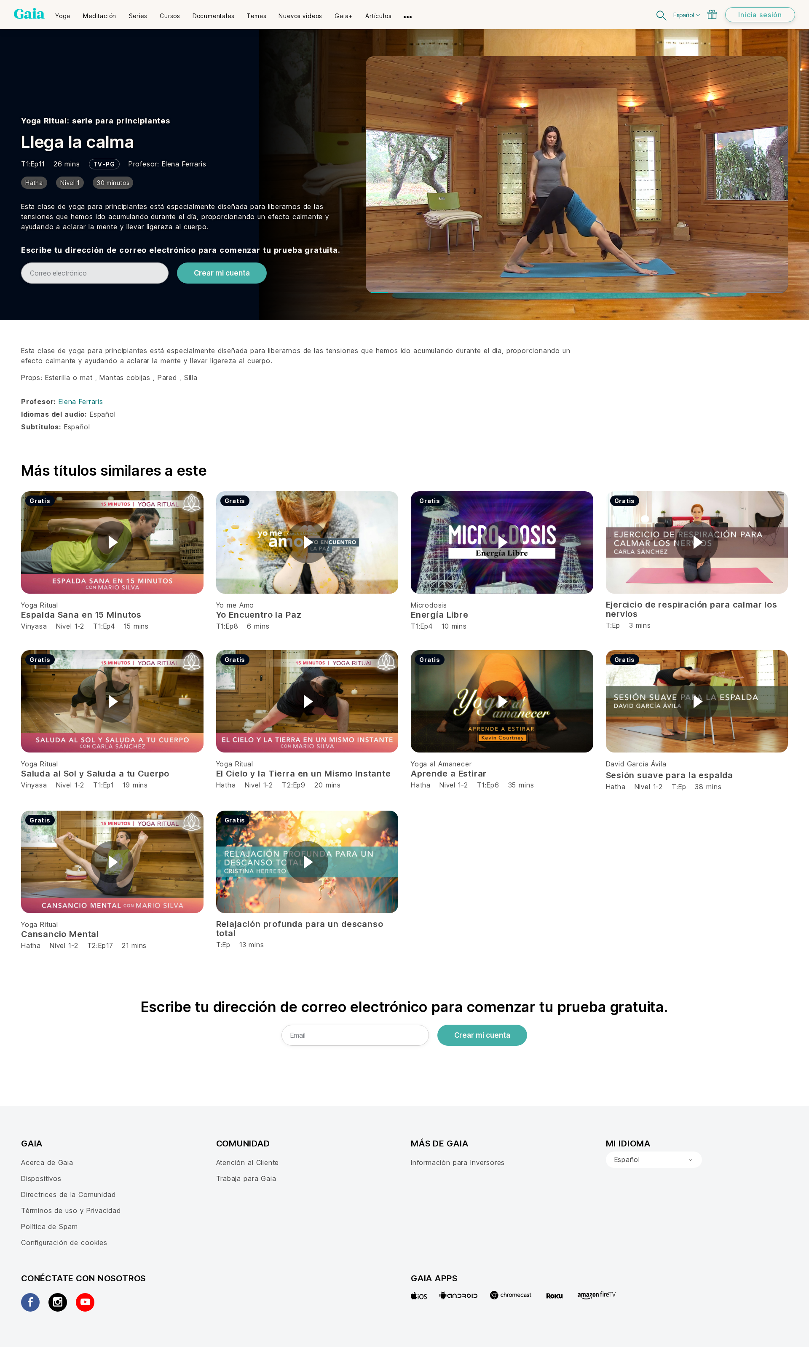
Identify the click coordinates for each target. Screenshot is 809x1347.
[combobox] (654, 1160)
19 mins (135, 785)
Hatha (226, 785)
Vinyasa (35, 626)
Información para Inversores (458, 1162)
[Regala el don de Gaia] (712, 14)
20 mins (327, 785)
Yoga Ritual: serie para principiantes (95, 120)
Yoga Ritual (39, 605)
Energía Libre (440, 615)
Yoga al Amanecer (441, 764)
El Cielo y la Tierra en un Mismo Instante (303, 774)
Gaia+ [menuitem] (344, 15)
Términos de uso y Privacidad (71, 1210)
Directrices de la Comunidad (68, 1194)
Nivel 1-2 (70, 626)
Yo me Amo (235, 605)
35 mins (521, 785)
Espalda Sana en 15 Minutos (81, 615)
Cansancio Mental (60, 934)
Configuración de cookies (64, 1242)
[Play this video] (112, 542)
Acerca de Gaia (47, 1162)
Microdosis (429, 605)
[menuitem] (62, 13)
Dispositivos (41, 1178)
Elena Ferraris (184, 164)
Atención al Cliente (247, 1162)
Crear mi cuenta (222, 273)
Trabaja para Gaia (246, 1178)
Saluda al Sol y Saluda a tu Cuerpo (95, 774)
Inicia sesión (760, 15)
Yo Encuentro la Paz (259, 615)
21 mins (134, 945)
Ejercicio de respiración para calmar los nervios (691, 609)
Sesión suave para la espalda (670, 775)
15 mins (136, 626)
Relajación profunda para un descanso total (299, 928)
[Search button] (662, 14)
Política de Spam (49, 1226)
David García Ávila (636, 764)
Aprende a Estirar (449, 774)
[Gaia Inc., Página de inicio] (29, 13)
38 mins (708, 786)
